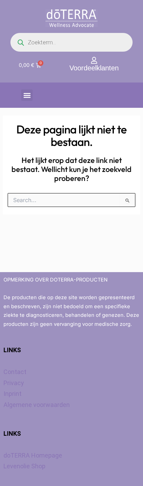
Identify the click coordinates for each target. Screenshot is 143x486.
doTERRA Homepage (32, 455)
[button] (27, 95)
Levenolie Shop (24, 466)
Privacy (13, 383)
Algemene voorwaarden (36, 404)
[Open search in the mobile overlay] (71, 42)
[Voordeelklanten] (94, 60)
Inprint (12, 393)
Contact (14, 371)
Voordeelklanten (94, 68)
